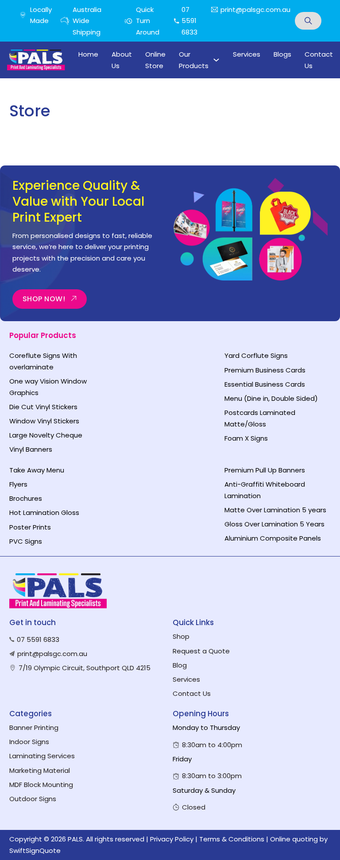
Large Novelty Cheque (45, 435)
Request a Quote (201, 651)
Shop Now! (44, 299)
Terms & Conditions (231, 839)
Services (246, 54)
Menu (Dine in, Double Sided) (271, 398)
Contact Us (319, 60)
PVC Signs (25, 541)
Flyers (18, 484)
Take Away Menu (36, 470)
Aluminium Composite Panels (272, 538)
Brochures (25, 498)
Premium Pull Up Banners (264, 470)
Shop (181, 636)
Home (88, 54)
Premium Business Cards (264, 370)
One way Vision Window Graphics (48, 386)
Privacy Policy (171, 839)
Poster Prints (30, 527)
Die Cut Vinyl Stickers (43, 406)
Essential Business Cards (264, 384)
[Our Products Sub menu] (216, 60)
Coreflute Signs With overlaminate (43, 361)
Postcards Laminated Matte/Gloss (259, 418)
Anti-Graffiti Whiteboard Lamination (264, 490)
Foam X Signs (246, 438)
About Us (122, 60)
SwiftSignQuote (35, 850)
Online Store (155, 60)
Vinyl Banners (30, 449)
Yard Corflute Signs (256, 355)
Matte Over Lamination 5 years (275, 509)
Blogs (282, 54)
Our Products (194, 60)
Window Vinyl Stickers (44, 421)
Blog (180, 665)
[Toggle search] (308, 21)
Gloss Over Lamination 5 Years (274, 524)
